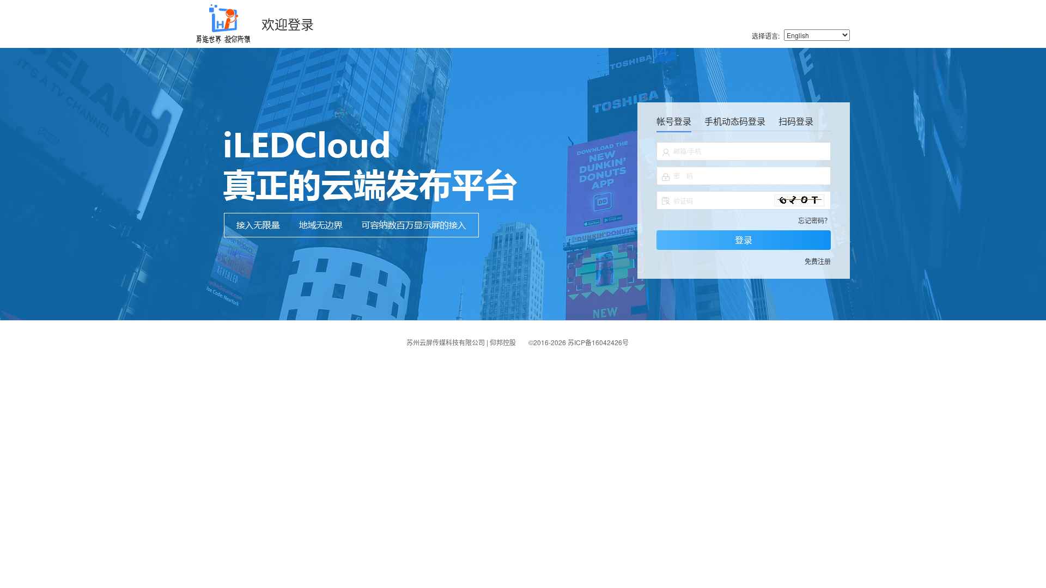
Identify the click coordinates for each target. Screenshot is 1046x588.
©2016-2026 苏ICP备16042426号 (578, 342)
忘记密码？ (814, 220)
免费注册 (818, 261)
